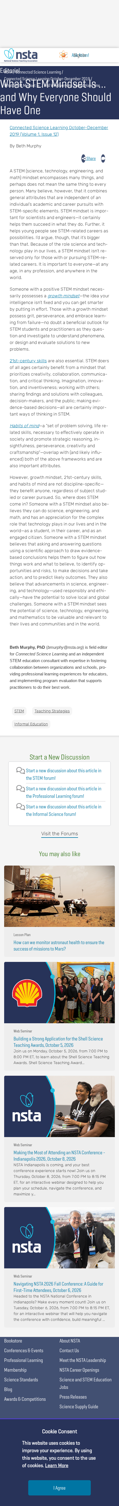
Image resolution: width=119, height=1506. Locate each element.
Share (91, 158)
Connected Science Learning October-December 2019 (47, 79)
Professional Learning (23, 1360)
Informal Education (31, 724)
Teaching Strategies (52, 711)
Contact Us (69, 1350)
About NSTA (70, 1340)
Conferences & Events (23, 1350)
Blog (8, 1389)
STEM (19, 711)
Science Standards (21, 1379)
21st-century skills (28, 360)
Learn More (56, 1465)
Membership (15, 1370)
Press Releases (73, 1397)
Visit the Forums (59, 834)
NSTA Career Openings (79, 1370)
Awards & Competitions (25, 1399)
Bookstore (13, 1340)
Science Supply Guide (79, 1406)
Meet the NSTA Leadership (83, 1360)
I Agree (59, 1488)
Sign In (80, 55)
